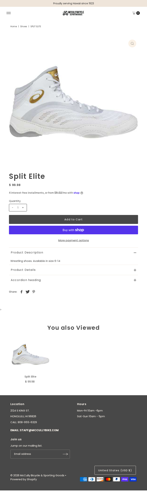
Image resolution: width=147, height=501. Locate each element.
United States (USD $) (115, 470)
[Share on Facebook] (21, 291)
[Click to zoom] (132, 43)
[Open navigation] (8, 13)
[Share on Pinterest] (33, 291)
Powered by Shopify (23, 479)
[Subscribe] (65, 454)
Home (13, 26)
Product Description (27, 252)
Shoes (23, 26)
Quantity (15, 201)
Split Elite (30, 376)
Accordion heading (26, 280)
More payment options (73, 240)
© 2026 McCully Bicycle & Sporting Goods (37, 475)
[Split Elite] (30, 354)
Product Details (23, 270)
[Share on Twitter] (27, 291)
